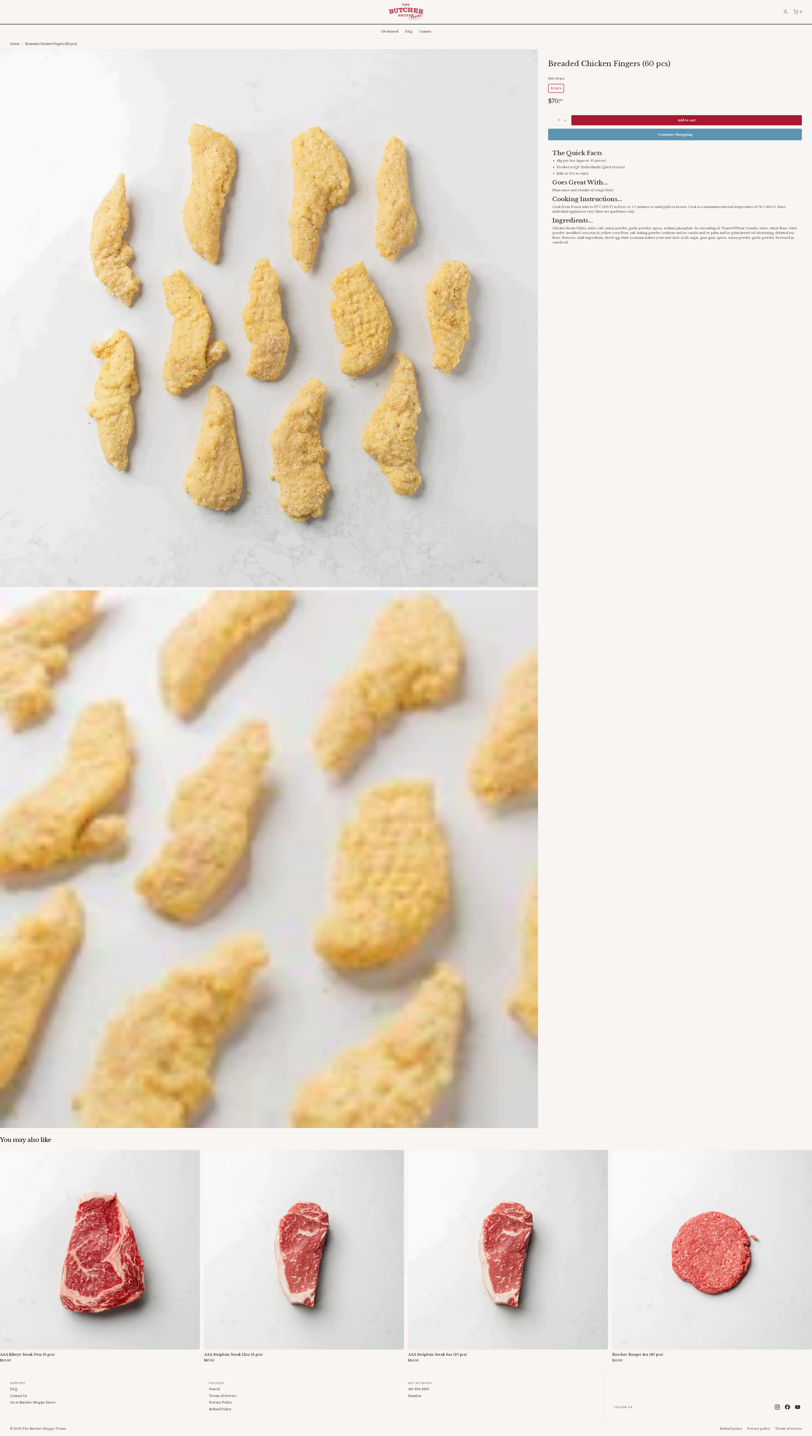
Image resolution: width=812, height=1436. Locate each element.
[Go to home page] (406, 11)
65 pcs (556, 88)
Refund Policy (220, 1409)
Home (14, 44)
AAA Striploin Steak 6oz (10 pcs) (437, 1354)
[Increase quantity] (565, 120)
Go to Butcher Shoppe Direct (32, 1402)
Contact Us (18, 1396)
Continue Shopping (675, 134)
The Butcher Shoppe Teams (44, 1429)
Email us (414, 1396)
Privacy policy (758, 1429)
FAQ (13, 1389)
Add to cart (686, 120)
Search (214, 1389)
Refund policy (731, 1429)
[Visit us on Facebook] (787, 1407)
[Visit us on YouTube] (797, 1407)
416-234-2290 (418, 1389)
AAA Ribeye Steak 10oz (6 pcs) (27, 1354)
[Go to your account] (785, 11)
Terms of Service (222, 1396)
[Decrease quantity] (552, 120)
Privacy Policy (220, 1402)
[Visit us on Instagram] (777, 1407)
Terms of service (788, 1429)
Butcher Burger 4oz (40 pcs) (637, 1354)
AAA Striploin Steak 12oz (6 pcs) (233, 1354)
